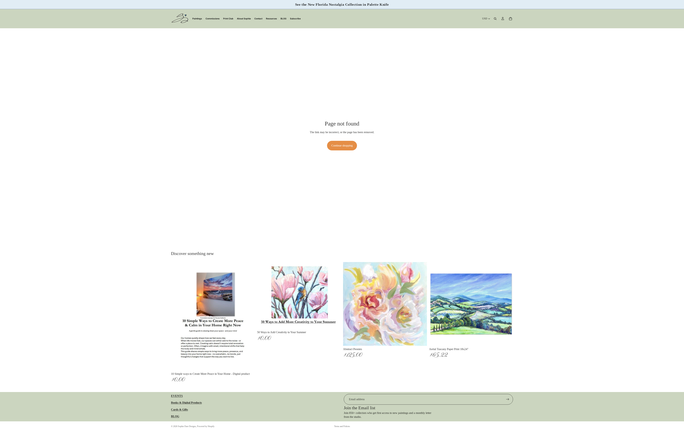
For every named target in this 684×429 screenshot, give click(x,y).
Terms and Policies (342, 426)
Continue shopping (342, 145)
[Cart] (510, 19)
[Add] (249, 365)
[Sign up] (507, 399)
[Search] (495, 19)
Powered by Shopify (205, 426)
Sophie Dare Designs (187, 426)
